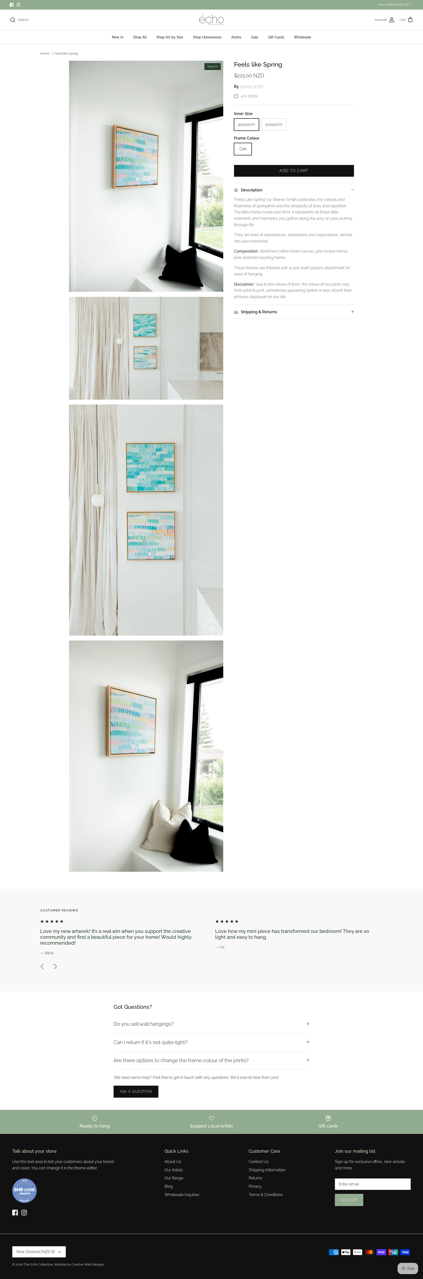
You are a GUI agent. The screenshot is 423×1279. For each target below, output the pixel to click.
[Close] (259, 595)
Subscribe (211, 653)
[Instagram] (215, 669)
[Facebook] (208, 669)
